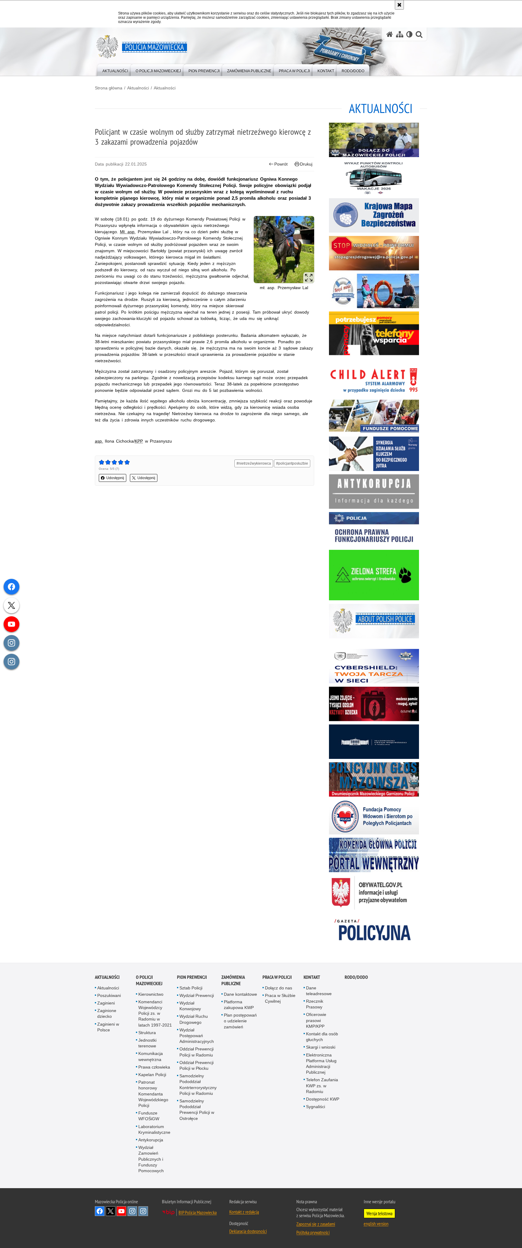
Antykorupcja (150, 1139)
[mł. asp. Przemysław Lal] (284, 249)
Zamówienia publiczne (233, 980)
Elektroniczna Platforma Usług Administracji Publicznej (321, 1064)
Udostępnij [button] (115, 478)
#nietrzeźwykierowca (254, 463)
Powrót (281, 164)
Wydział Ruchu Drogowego (193, 1019)
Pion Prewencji (192, 977)
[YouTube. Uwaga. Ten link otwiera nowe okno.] (121, 1211)
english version (376, 1224)
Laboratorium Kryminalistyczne (154, 1129)
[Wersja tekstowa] (409, 34)
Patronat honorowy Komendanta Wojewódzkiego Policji (153, 1094)
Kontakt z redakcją (244, 1212)
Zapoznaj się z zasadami (315, 1224)
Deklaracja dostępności (248, 1231)
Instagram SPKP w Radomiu (143, 1211)
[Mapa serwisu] (399, 34)
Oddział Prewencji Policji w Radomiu (196, 1051)
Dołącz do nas (278, 987)
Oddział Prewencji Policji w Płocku (196, 1065)
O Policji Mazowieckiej (149, 980)
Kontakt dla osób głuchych (322, 1036)
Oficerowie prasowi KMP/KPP (316, 1020)
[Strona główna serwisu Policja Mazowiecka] (389, 34)
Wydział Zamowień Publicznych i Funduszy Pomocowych (151, 1159)
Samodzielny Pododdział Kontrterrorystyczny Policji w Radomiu (198, 1084)
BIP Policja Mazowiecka (198, 1212)
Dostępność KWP (322, 1099)
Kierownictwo (150, 994)
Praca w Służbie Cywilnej (280, 998)
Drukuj (306, 164)
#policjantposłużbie (292, 463)
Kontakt (312, 977)
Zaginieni (106, 1003)
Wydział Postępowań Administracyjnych (196, 1035)
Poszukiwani (109, 995)
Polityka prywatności (313, 1232)
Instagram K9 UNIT (132, 1211)
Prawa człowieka (154, 1067)
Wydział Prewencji (196, 995)
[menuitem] (115, 69)
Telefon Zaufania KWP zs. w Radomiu (322, 1085)
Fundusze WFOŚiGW (148, 1116)
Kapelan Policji (152, 1074)
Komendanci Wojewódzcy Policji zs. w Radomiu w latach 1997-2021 (155, 1013)
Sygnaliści (315, 1106)
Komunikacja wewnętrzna (150, 1056)
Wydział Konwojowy (190, 1006)
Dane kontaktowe (240, 994)
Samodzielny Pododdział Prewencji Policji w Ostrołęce (196, 1109)
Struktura (147, 1032)
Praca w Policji (277, 977)
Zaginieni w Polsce (108, 1027)
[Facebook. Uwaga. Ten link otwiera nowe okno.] (100, 1211)
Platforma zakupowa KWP (239, 1004)
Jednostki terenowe (147, 1043)
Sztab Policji (190, 987)
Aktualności (138, 87)
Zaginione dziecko (106, 1013)
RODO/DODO (356, 977)
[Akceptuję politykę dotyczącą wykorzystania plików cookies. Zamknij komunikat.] (399, 5)
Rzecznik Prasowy (314, 1004)
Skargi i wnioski (320, 1047)
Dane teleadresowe (319, 990)
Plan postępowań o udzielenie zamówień (240, 1021)
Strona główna (108, 87)
